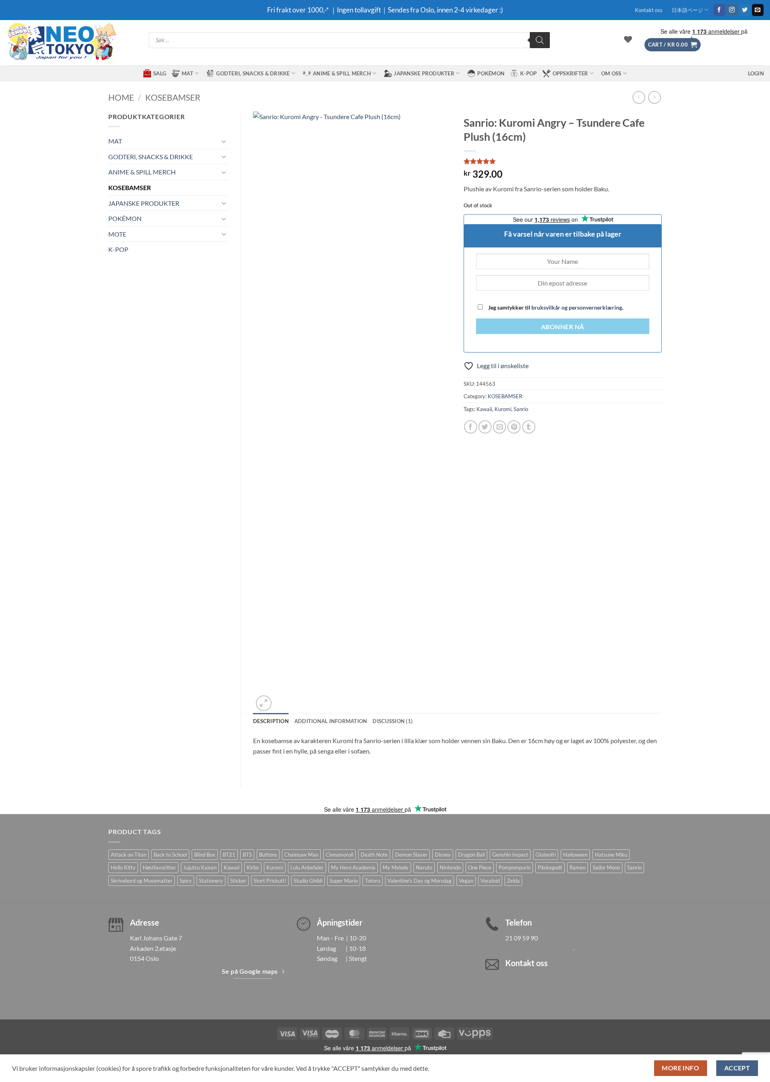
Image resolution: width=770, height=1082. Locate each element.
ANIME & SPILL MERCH (342, 73)
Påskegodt (550, 867)
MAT (187, 73)
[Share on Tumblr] (528, 427)
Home (121, 97)
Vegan (466, 880)
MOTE (117, 234)
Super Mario (344, 880)
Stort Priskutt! (269, 880)
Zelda (513, 880)
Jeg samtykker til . (555, 307)
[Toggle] (224, 141)
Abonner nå (562, 326)
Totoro (372, 880)
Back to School (170, 854)
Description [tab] (271, 721)
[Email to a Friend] (499, 427)
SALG (159, 73)
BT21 (229, 854)
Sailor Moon (606, 867)
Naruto (424, 867)
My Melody (396, 867)
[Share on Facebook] (470, 427)
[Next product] (638, 97)
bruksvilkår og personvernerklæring (576, 307)
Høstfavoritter (159, 867)
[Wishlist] (628, 39)
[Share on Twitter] (485, 427)
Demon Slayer (411, 854)
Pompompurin (514, 867)
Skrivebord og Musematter (141, 880)
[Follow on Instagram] (732, 10)
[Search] (540, 40)
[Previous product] (654, 97)
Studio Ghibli (308, 880)
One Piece (479, 867)
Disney (443, 854)
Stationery (211, 880)
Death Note (374, 854)
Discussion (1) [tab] (393, 721)
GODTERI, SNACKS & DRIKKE (253, 73)
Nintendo (450, 867)
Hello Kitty (123, 867)
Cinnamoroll (339, 854)
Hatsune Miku (611, 854)
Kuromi (502, 409)
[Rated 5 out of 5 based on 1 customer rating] (563, 161)
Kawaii (484, 409)
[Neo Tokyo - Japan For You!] (61, 42)
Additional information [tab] (330, 721)
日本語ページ (687, 10)
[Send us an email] (758, 10)
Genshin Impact (510, 854)
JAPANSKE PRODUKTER (424, 73)
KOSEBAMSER (173, 97)
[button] (672, 44)
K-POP (528, 73)
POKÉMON (491, 73)
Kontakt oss (649, 10)
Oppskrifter (570, 73)
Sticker (238, 880)
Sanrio (521, 409)
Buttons (268, 854)
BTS (247, 854)
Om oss (611, 73)
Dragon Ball (471, 854)
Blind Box (204, 854)
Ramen (577, 867)
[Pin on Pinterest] (514, 427)
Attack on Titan (128, 854)
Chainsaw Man (301, 854)
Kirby (253, 867)
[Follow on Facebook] (719, 10)
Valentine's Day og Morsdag (419, 880)
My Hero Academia (353, 867)
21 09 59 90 (521, 938)
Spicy (186, 880)
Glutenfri (545, 854)
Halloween (575, 854)
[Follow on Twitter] (745, 10)
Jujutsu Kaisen (200, 867)
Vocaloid (490, 880)
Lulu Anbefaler (307, 867)
